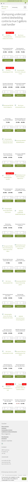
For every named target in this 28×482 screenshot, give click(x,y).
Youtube (24, 475)
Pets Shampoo (5, 436)
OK (24, 478)
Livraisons (4, 428)
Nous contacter (5, 426)
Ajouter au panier (8, 60)
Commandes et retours (7, 430)
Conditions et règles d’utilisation (9, 431)
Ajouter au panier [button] (8, 130)
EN (3, 3)
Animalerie (4, 438)
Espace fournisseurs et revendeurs (11, 475)
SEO (3, 475)
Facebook (20, 475)
